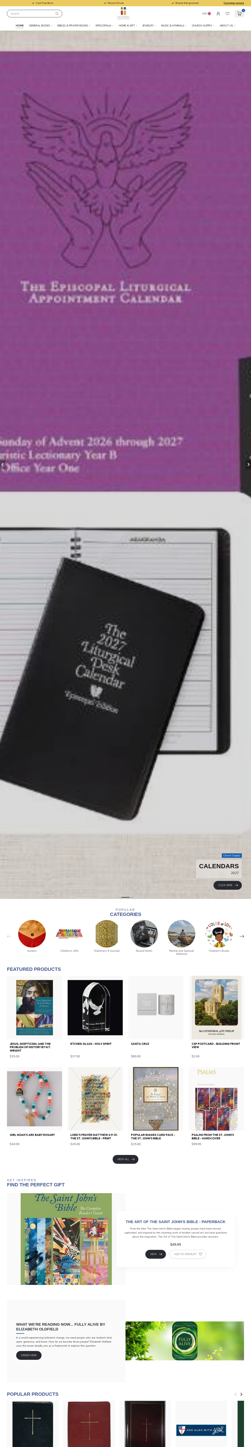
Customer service (234, 3)
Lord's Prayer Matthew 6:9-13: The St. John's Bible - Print (93, 1136)
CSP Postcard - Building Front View (216, 1045)
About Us (226, 25)
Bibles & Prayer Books (73, 25)
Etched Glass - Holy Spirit (91, 1044)
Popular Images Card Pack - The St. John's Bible (153, 1136)
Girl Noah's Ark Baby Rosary (32, 1135)
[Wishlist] (227, 13)
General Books (39, 25)
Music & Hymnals (172, 25)
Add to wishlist (185, 1254)
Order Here (29, 1355)
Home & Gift (127, 25)
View (153, 1254)
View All (123, 1159)
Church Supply (202, 25)
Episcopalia (103, 25)
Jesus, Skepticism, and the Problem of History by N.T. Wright (30, 1047)
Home (20, 25)
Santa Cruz (140, 1044)
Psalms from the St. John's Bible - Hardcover (213, 1136)
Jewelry (148, 25)
